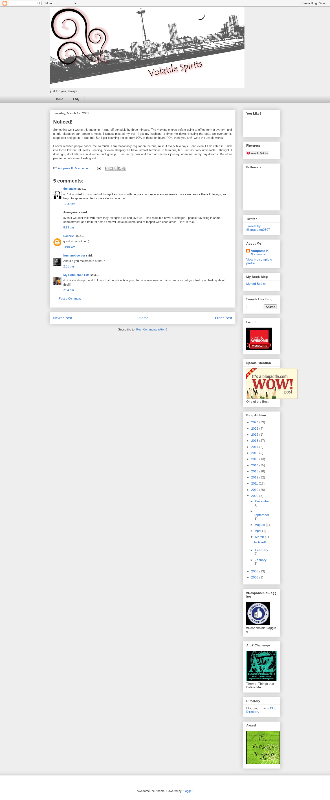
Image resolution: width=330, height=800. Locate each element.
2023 (255, 428)
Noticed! (260, 542)
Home (59, 99)
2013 (255, 471)
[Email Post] (98, 168)
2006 (255, 577)
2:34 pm (68, 290)
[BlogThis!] (111, 168)
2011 (255, 483)
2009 (255, 496)
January (260, 560)
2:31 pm (68, 266)
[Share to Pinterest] (124, 168)
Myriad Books (256, 283)
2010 (255, 489)
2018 (255, 440)
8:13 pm (68, 227)
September (261, 515)
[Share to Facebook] (119, 168)
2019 (255, 434)
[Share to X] (115, 168)
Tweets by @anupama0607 (258, 227)
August (260, 524)
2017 (255, 447)
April (258, 531)
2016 (255, 453)
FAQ (76, 99)
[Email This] (107, 168)
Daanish (69, 236)
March (260, 537)
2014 (255, 465)
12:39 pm (69, 204)
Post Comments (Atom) (151, 329)
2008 (255, 571)
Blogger (187, 791)
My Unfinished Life (76, 275)
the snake (70, 188)
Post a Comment (70, 298)
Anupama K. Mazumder (260, 252)
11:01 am (69, 247)
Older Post (223, 318)
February (261, 550)
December (262, 501)
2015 (255, 459)
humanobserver (74, 255)
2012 (255, 477)
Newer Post (62, 318)
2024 (255, 422)
